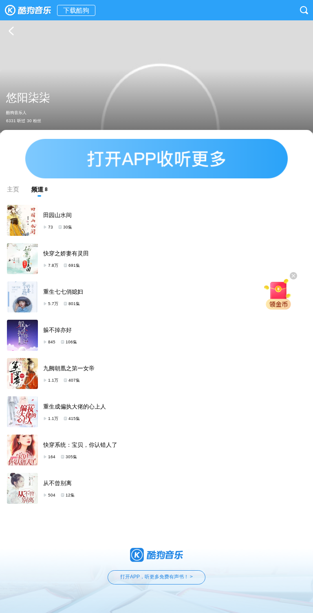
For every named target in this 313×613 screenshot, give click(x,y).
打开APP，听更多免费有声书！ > (156, 577)
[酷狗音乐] (28, 10)
